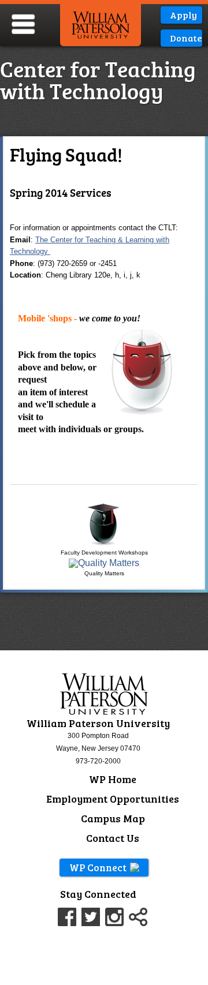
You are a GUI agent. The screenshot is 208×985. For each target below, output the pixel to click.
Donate (185, 38)
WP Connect (98, 867)
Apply (183, 15)
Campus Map (113, 818)
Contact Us (112, 838)
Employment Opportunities (112, 799)
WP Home (112, 779)
